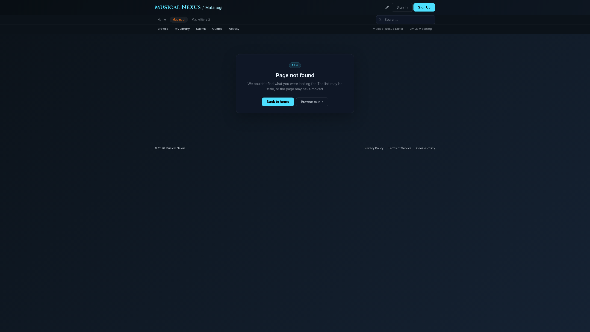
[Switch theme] (387, 7)
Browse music (312, 102)
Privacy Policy (374, 148)
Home (162, 19)
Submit (201, 28)
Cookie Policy (425, 148)
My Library (182, 28)
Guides (217, 28)
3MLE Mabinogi (421, 28)
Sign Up (424, 7)
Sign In (402, 7)
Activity (234, 28)
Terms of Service (400, 148)
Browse (163, 28)
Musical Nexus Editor (388, 28)
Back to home (278, 102)
